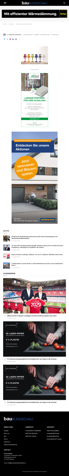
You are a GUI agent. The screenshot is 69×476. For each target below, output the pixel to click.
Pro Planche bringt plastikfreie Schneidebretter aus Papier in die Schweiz (32, 359)
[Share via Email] (16, 39)
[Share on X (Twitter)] (7, 39)
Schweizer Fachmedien (15, 34)
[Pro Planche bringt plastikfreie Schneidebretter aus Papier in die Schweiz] (34, 339)
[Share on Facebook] (4, 39)
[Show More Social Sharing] (19, 39)
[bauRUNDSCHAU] (34, 2)
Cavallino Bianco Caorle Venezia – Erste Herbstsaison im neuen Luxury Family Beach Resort (37, 264)
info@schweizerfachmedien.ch (17, 463)
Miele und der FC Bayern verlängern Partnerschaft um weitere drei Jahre (32, 316)
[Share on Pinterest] (10, 39)
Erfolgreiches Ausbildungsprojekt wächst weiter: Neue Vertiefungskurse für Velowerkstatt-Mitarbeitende (35, 237)
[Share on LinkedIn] (13, 39)
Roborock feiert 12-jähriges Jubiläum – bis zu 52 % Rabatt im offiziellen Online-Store (37, 254)
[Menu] (5, 3)
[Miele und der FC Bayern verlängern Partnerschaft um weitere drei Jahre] (34, 295)
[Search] (64, 3)
